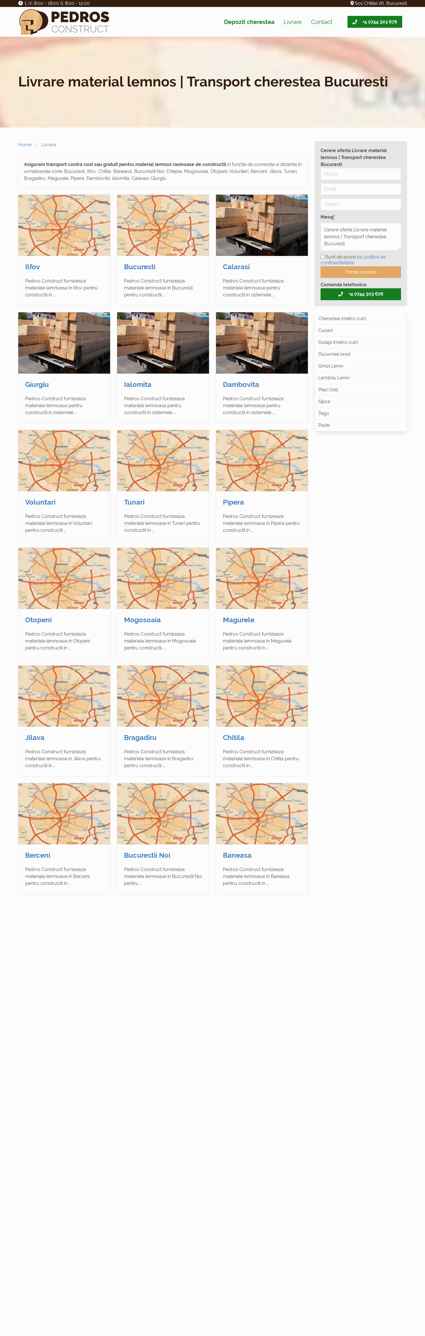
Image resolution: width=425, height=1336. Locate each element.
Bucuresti (140, 267)
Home (25, 144)
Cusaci (325, 330)
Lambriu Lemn (334, 378)
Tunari (134, 502)
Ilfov (32, 267)
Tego (323, 413)
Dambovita (241, 384)
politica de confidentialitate (353, 259)
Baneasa (237, 855)
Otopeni (38, 620)
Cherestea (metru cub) (342, 318)
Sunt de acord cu (353, 259)
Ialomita (137, 384)
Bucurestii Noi (147, 855)
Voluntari (40, 502)
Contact (321, 22)
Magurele (238, 620)
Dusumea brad (334, 354)
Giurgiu (37, 384)
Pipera (233, 502)
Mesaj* (328, 217)
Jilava (35, 737)
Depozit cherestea (249, 22)
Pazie (324, 425)
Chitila (233, 737)
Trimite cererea (361, 272)
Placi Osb (328, 389)
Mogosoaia (142, 620)
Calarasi (236, 267)
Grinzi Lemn (330, 366)
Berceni (37, 855)
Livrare (293, 22)
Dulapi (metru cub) (338, 342)
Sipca (324, 401)
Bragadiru (140, 737)
